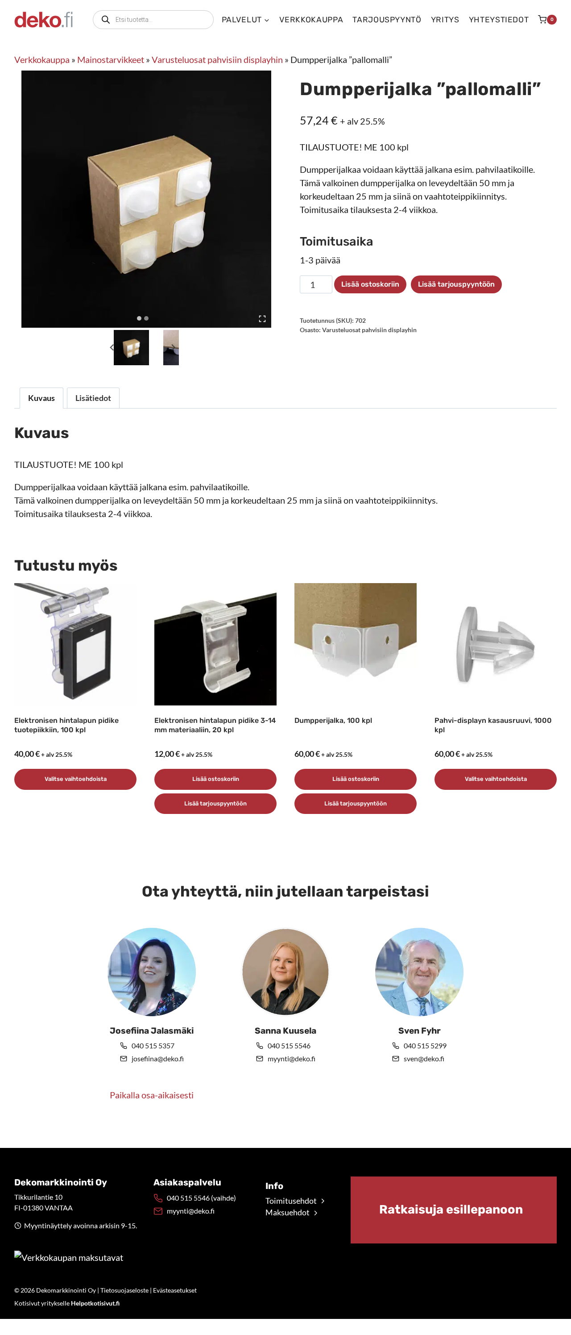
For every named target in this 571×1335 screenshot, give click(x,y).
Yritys (445, 19)
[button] (131, 347)
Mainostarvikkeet (110, 59)
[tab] (139, 318)
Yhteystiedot (499, 19)
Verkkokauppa (311, 19)
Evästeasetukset (175, 1290)
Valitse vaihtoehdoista (76, 779)
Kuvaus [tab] (41, 398)
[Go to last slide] (112, 347)
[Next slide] (173, 347)
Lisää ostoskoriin (370, 284)
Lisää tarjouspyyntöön (456, 284)
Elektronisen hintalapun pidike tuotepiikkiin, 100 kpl (66, 725)
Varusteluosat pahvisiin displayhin (217, 59)
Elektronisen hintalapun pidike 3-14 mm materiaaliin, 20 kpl (215, 725)
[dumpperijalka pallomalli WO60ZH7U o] (149, 199)
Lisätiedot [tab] (93, 398)
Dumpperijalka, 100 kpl (333, 720)
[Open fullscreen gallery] (262, 318)
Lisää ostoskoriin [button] (215, 779)
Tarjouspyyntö (386, 19)
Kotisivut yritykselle (67, 1303)
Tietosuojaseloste (124, 1290)
